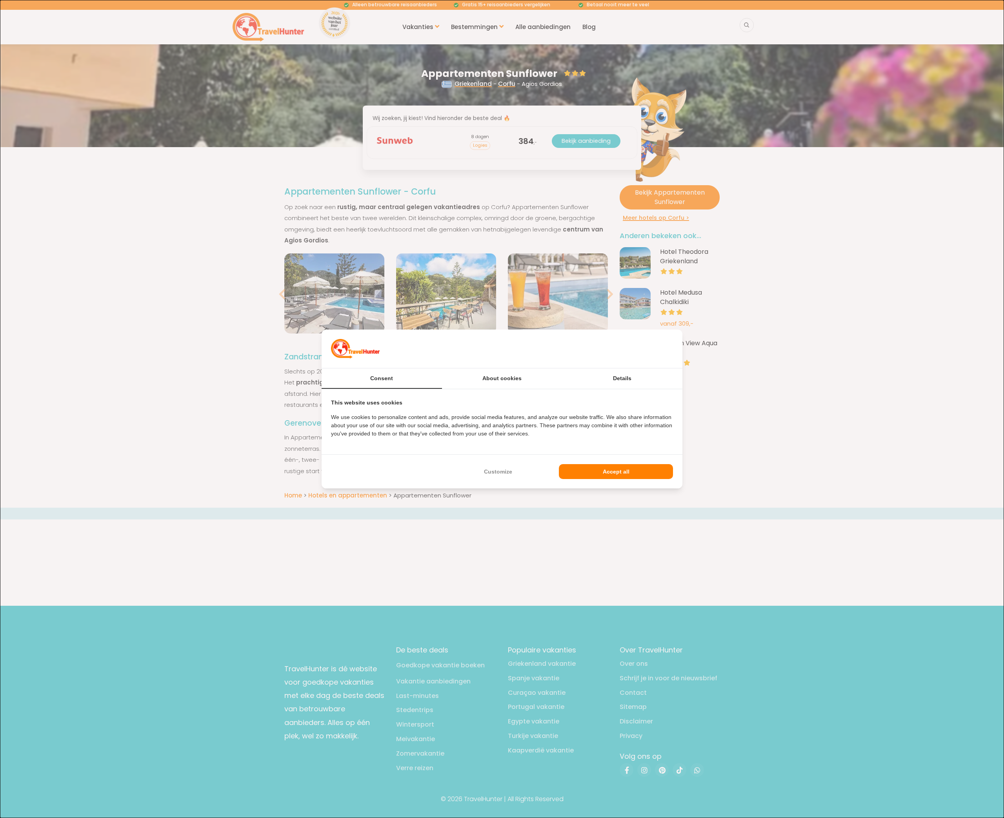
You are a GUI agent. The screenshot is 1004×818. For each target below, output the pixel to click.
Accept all (616, 471)
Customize (498, 471)
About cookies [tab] (502, 378)
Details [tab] (622, 378)
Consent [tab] (381, 378)
